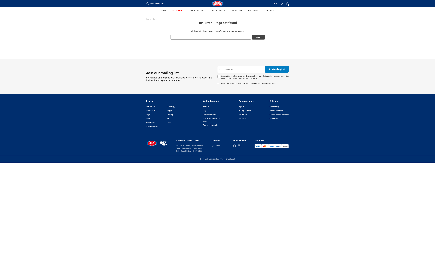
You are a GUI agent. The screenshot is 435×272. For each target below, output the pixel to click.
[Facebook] (234, 145)
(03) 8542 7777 (218, 145)
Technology (171, 107)
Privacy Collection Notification (231, 78)
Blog (204, 111)
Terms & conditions (276, 111)
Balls (168, 119)
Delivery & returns (245, 111)
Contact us (242, 119)
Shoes (148, 119)
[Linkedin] (243, 145)
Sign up (241, 107)
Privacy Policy (253, 78)
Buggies (170, 111)
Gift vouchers (151, 107)
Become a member (209, 115)
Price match (273, 119)
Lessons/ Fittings (152, 127)
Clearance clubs (151, 111)
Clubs (169, 123)
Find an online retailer (210, 125)
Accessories (150, 123)
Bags (148, 115)
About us (206, 107)
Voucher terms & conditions (279, 115)
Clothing (170, 115)
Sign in (274, 4)
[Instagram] (239, 145)
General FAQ (243, 115)
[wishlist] (281, 3)
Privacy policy (274, 107)
